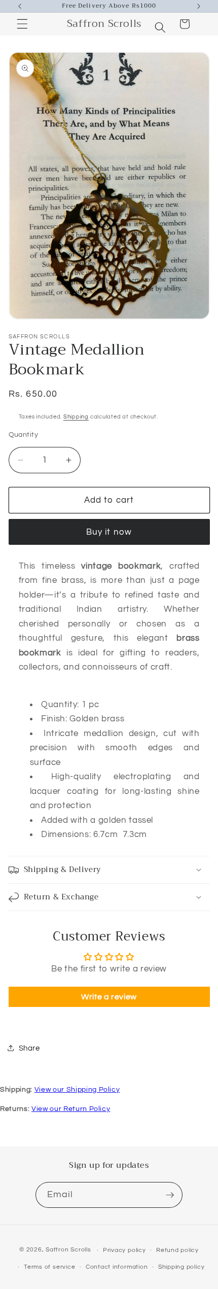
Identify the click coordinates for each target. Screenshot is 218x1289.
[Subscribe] (170, 1195)
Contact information (117, 1267)
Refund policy (177, 1250)
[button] (160, 23)
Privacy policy (124, 1250)
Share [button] (29, 1048)
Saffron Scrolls (68, 1250)
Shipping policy (181, 1267)
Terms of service (49, 1267)
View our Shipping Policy (77, 1089)
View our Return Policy (71, 1108)
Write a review (109, 997)
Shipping (76, 417)
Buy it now (109, 532)
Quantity (24, 434)
